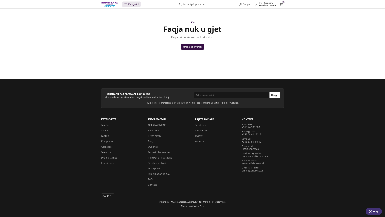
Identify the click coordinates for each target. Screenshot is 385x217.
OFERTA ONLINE (157, 125)
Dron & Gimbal (109, 157)
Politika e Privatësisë (229, 103)
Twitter (199, 136)
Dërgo (274, 95)
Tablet (104, 130)
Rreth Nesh (154, 136)
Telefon (105, 125)
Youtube (199, 141)
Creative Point (198, 206)
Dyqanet (153, 146)
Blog (150, 141)
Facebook (200, 125)
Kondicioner (108, 163)
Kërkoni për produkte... (194, 4)
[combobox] (107, 195)
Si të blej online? (157, 163)
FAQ (150, 179)
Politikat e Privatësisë (160, 157)
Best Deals (154, 130)
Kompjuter (107, 141)
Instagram (201, 130)
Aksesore (106, 146)
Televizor (106, 152)
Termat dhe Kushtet (208, 103)
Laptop (105, 136)
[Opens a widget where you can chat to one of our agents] (373, 211)
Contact (152, 184)
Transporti (154, 168)
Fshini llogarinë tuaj (159, 174)
